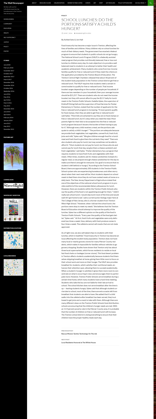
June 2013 (7, 123)
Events (88, 3)
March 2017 (8, 79)
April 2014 (7, 114)
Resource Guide (45, 3)
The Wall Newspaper (14, 3)
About (34, 3)
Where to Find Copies (75, 3)
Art (94, 3)
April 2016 (7, 100)
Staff (101, 3)
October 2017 (8, 74)
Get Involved (110, 3)
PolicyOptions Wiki (125, 3)
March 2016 (8, 103)
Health (6, 33)
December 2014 (9, 109)
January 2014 (8, 120)
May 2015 (7, 106)
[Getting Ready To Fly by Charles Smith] (13, 156)
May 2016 (7, 97)
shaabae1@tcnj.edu (83, 33)
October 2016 (8, 88)
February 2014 (8, 117)
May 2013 (7, 126)
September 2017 (9, 76)
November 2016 (9, 85)
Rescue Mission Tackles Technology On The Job (79, 332)
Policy (64, 15)
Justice (6, 42)
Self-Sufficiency (9, 37)
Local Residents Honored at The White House (78, 341)
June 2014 (7, 112)
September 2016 (9, 91)
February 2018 (8, 68)
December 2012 (9, 129)
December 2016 (9, 82)
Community (8, 24)
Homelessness (9, 19)
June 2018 (7, 65)
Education (7, 28)
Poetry (6, 51)
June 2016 (7, 94)
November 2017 (9, 71)
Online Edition (59, 3)
